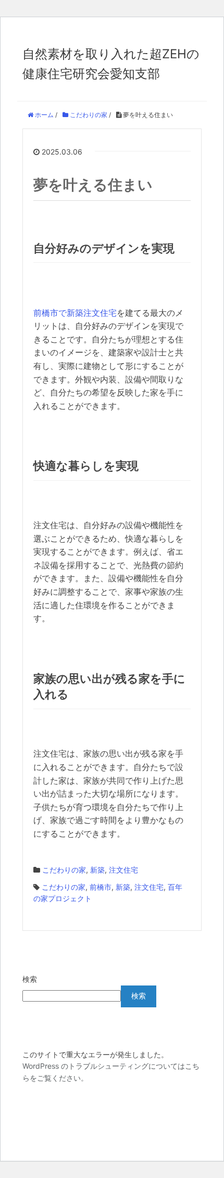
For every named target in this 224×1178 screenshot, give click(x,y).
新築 (97, 869)
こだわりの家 (64, 869)
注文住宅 (123, 869)
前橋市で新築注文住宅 (75, 313)
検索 (29, 979)
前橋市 (100, 886)
